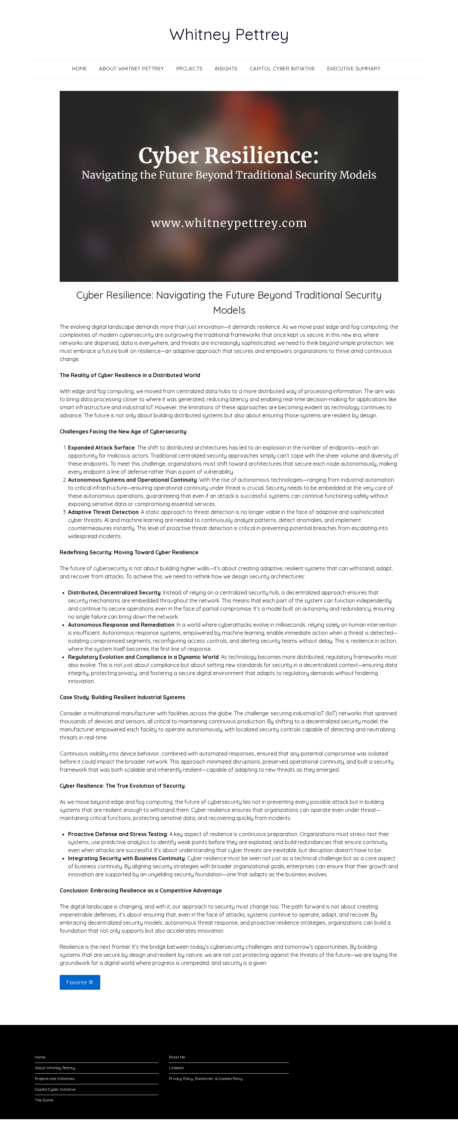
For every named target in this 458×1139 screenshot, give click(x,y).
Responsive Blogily (266, 1129)
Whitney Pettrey (229, 34)
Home (79, 68)
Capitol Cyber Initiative (282, 68)
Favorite (77, 982)
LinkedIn (176, 1068)
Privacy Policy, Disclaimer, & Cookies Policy (206, 1078)
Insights (226, 68)
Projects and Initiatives (54, 1078)
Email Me (177, 1057)
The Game (44, 1100)
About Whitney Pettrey (131, 68)
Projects (189, 68)
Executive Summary (354, 68)
